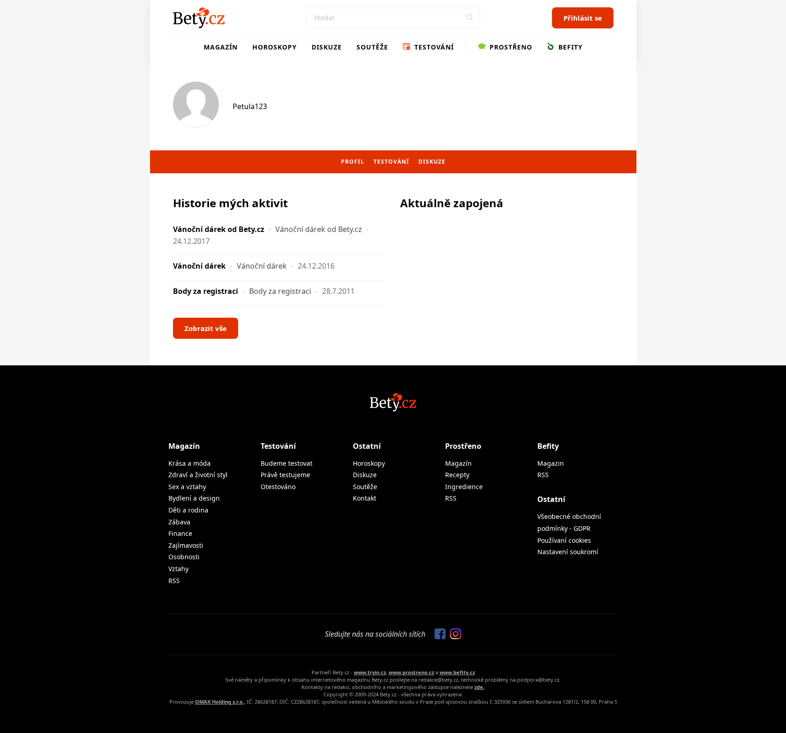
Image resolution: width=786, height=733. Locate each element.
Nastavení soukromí (567, 551)
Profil (352, 161)
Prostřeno (509, 47)
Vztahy (178, 568)
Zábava (179, 522)
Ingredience (464, 486)
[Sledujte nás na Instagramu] (453, 634)
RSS (174, 580)
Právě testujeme (285, 474)
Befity (569, 47)
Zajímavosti (185, 545)
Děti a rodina (188, 510)
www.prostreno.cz (411, 672)
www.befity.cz (457, 672)
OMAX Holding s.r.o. (219, 701)
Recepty (457, 474)
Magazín (221, 47)
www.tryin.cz (370, 672)
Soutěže (372, 47)
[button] (469, 17)
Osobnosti (184, 556)
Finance (180, 533)
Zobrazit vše (205, 328)
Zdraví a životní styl (198, 474)
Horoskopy (274, 47)
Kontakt (364, 498)
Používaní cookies (564, 540)
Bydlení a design (194, 498)
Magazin (550, 463)
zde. (479, 686)
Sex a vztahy (187, 486)
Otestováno (278, 486)
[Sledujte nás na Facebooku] (438, 634)
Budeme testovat (286, 463)
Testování (433, 47)
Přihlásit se (582, 17)
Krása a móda (189, 463)
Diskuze (327, 47)
